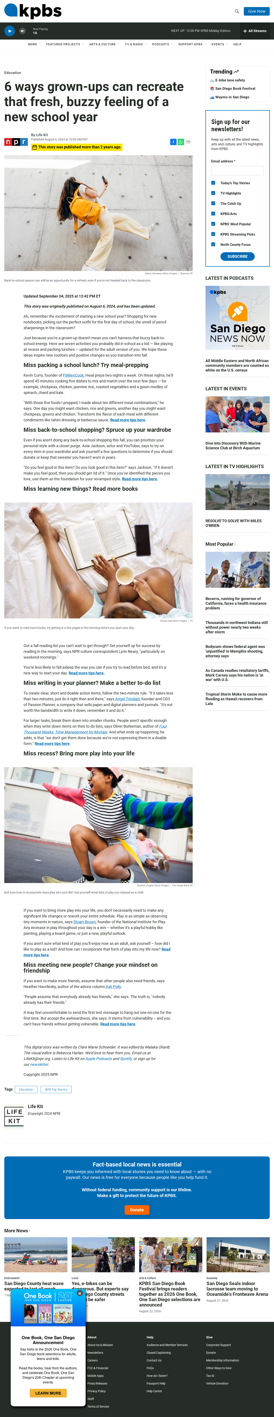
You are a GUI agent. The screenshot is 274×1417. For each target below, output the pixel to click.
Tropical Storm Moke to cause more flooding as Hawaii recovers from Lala (236, 699)
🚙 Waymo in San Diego (229, 97)
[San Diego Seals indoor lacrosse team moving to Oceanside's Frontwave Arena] (238, 1254)
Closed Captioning (159, 1352)
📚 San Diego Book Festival (232, 88)
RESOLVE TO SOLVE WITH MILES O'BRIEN (234, 523)
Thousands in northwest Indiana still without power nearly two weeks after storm (237, 627)
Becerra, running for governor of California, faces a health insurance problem (236, 603)
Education (12, 73)
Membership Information (222, 1360)
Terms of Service (98, 1406)
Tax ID (210, 1375)
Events (218, 44)
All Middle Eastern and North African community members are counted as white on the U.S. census (237, 365)
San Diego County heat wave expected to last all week (34, 1286)
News (32, 44)
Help (237, 44)
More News (16, 1230)
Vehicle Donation (217, 1383)
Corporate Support (218, 1345)
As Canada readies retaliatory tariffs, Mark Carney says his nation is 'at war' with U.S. (237, 675)
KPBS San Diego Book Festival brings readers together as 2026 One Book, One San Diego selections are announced (169, 1294)
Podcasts (160, 44)
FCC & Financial (97, 1368)
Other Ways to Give (218, 1368)
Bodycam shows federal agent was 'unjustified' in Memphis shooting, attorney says (235, 651)
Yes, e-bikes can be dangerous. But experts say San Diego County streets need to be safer (100, 1291)
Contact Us (154, 1360)
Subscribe (238, 256)
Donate (137, 1209)
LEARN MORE (48, 1393)
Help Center (154, 1391)
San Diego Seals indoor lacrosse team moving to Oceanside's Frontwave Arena (237, 1289)
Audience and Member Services (167, 1345)
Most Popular (219, 544)
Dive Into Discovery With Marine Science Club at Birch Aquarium (233, 445)
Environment (11, 1278)
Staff (90, 1399)
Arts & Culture (102, 44)
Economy (212, 1278)
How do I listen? (157, 1375)
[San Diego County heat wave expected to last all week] (35, 1254)
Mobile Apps (95, 1375)
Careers (92, 1360)
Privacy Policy (96, 1391)
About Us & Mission (100, 1345)
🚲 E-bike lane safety (227, 80)
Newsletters (95, 1352)
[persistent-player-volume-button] (22, 31)
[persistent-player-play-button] (9, 31)
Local (75, 1278)
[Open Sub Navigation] (40, 44)
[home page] (32, 11)
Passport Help (156, 1383)
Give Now (256, 11)
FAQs (150, 1368)
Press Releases (97, 1383)
